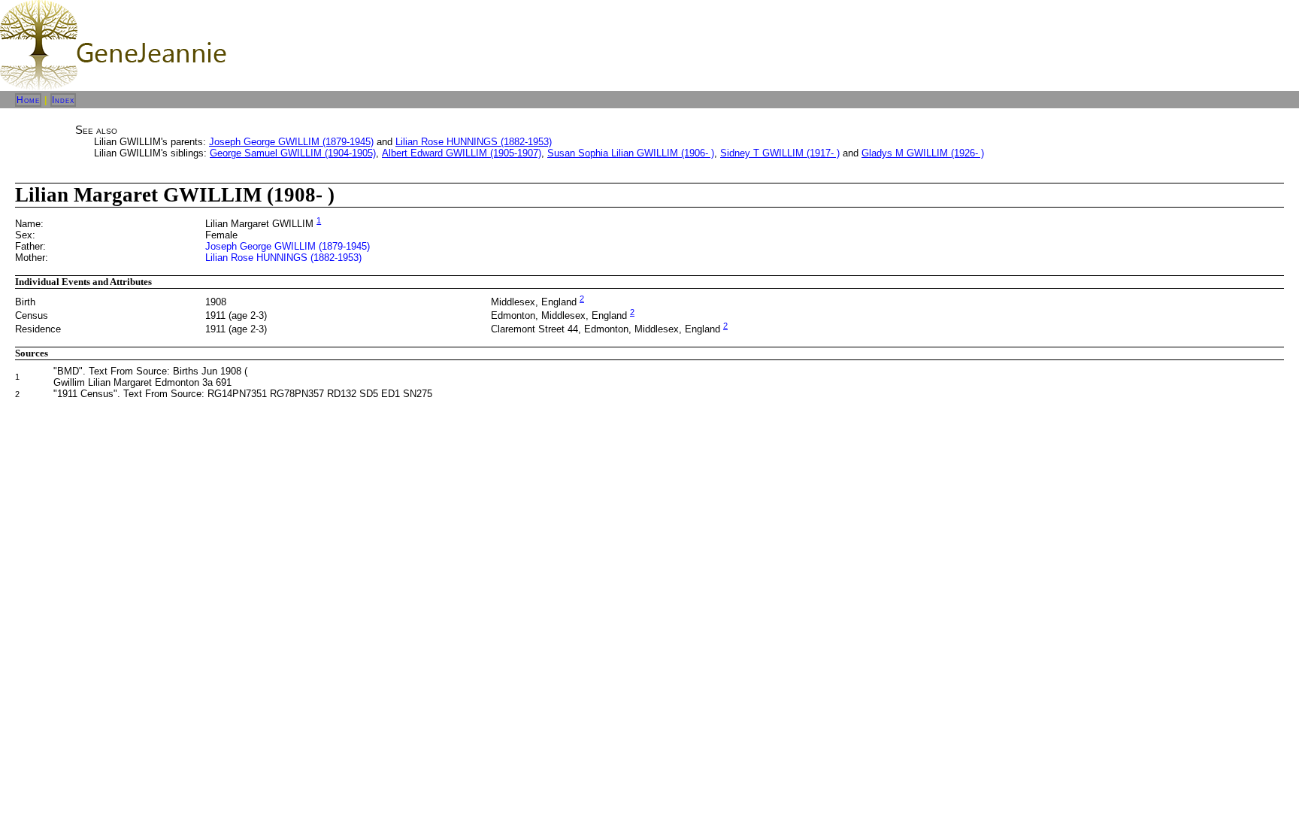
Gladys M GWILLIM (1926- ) (922, 153)
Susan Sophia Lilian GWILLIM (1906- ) (630, 153)
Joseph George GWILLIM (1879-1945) (291, 141)
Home (28, 100)
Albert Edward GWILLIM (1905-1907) (461, 153)
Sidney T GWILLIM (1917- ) (780, 153)
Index (63, 100)
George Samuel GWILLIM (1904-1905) (293, 153)
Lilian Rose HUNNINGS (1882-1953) (473, 141)
